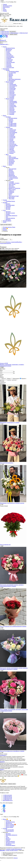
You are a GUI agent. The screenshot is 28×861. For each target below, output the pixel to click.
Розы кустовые (12, 157)
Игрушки (8, 207)
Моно (7, 154)
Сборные (8, 127)
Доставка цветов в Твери (9, 227)
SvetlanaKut (3, 755)
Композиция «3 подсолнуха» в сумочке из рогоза (12, 503)
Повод (4, 166)
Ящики (10, 76)
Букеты (4, 46)
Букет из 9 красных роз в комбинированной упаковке (13, 626)
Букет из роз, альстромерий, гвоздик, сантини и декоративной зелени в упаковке (11, 585)
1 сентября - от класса (14, 183)
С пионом (11, 153)
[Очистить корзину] (8, 44)
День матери (12, 187)
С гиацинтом (12, 136)
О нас (4, 210)
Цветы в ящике (9, 827)
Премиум (11, 120)
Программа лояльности (11, 215)
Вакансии (8, 219)
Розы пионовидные (13, 158)
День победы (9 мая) (14, 196)
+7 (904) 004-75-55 (4, 34)
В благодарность (13, 176)
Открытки (8, 206)
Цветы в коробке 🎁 (11, 824)
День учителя (12, 184)
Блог (4, 8)
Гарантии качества (10, 218)
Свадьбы (5, 828)
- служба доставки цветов (9, 850)
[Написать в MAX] (6, 37)
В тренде (11, 119)
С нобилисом (12, 151)
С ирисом (11, 139)
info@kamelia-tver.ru (7, 800)
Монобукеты (9, 49)
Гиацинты (8, 243)
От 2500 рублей (12, 123)
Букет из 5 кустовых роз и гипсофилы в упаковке (12, 751)
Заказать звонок (13, 34)
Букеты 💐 (8, 820)
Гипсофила (11, 162)
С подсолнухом (12, 144)
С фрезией (11, 149)
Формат (8, 70)
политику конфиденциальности (14, 849)
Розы (10, 155)
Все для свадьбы (10, 829)
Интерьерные (12, 80)
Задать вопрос (4, 783)
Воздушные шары (10, 205)
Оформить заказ (4, 44)
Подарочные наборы (14, 71)
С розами (11, 83)
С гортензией (12, 89)
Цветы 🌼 (5, 228)
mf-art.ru (16, 857)
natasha (2, 769)
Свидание (11, 171)
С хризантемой (9, 55)
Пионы (10, 164)
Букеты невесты (10, 831)
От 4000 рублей (12, 124)
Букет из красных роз (5, 544)
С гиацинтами (9, 59)
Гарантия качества (10, 841)
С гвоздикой (9, 61)
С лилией (8, 53)
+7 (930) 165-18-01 (4, 33)
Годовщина (11, 172)
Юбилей (11, 170)
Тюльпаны (11, 159)
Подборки (8, 116)
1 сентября (11, 181)
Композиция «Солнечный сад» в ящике (9, 422)
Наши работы (6, 7)
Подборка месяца (13, 118)
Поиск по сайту (17, 23)
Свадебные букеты (10, 201)
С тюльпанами (12, 94)
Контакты (8, 211)
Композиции (6, 68)
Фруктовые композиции (15, 79)
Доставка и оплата (7, 5)
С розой (8, 52)
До (14, 373)
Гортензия (11, 163)
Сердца (10, 77)
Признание (11, 174)
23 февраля (11, 192)
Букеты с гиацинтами (11, 242)
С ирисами (8, 63)
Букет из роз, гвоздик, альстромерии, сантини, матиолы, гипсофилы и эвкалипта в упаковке (14, 668)
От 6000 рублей (12, 126)
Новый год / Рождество (14, 188)
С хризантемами (13, 101)
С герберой (8, 58)
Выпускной (11, 197)
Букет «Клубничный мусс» (6, 462)
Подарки (5, 202)
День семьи (11, 198)
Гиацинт (5, 229)
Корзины (11, 75)
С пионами (8, 64)
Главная (5, 4)
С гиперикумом (12, 106)
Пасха (10, 194)
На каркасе (8, 50)
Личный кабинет (7, 220)
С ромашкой (12, 146)
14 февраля (11, 190)
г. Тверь (2, 0)
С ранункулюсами (10, 62)
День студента (12, 189)
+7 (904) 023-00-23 (13, 33)
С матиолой (9, 66)
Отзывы (5, 10)
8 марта (10, 193)
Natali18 (2, 761)
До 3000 (11, 122)
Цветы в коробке (10, 81)
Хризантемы (12, 161)
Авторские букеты (10, 48)
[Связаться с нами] (0, 860)
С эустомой (11, 96)
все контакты (13, 31)
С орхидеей (8, 54)
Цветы (4, 115)
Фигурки (8, 209)
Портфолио (8, 844)
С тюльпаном (12, 131)
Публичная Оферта (10, 845)
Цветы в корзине (10, 98)
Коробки (11, 74)
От (14, 371)
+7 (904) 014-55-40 (23, 33)
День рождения (12, 168)
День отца (11, 185)
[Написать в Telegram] (4, 37)
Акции (4, 9)
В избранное (3, 247)
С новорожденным (13, 177)
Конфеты (8, 203)
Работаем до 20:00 (4, 13)
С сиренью (11, 148)
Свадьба (11, 179)
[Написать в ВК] (1, 37)
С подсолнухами (10, 67)
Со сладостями (12, 72)
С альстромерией (10, 57)
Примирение (12, 175)
